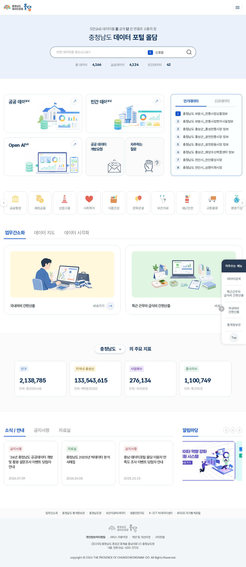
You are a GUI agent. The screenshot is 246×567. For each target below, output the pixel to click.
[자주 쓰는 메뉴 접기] (221, 309)
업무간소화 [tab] (15, 232)
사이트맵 (160, 537)
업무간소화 (52, 513)
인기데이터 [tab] (191, 101)
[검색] (189, 52)
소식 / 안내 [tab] (14, 430)
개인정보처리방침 (95, 537)
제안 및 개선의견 (141, 537)
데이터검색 (233, 279)
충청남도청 (95, 513)
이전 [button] (4, 203)
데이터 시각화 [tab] (76, 232)
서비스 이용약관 (119, 537)
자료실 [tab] (65, 430)
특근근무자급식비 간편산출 (234, 293)
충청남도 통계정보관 (73, 513)
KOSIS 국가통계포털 (188, 513)
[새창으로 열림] (212, 461)
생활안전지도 (137, 513)
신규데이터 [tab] (221, 101)
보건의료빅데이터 (115, 513)
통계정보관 (233, 325)
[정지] (233, 430)
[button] (226, 430)
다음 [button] (242, 203)
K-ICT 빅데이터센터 (161, 513)
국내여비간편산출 (233, 310)
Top (233, 337)
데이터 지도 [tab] (44, 232)
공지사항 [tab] (42, 430)
